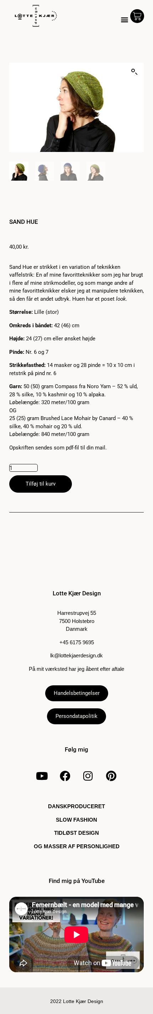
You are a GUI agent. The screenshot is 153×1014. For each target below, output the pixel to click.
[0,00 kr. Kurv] (137, 16)
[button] (125, 20)
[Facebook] (65, 776)
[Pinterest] (111, 776)
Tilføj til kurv (41, 484)
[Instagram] (88, 776)
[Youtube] (42, 776)
